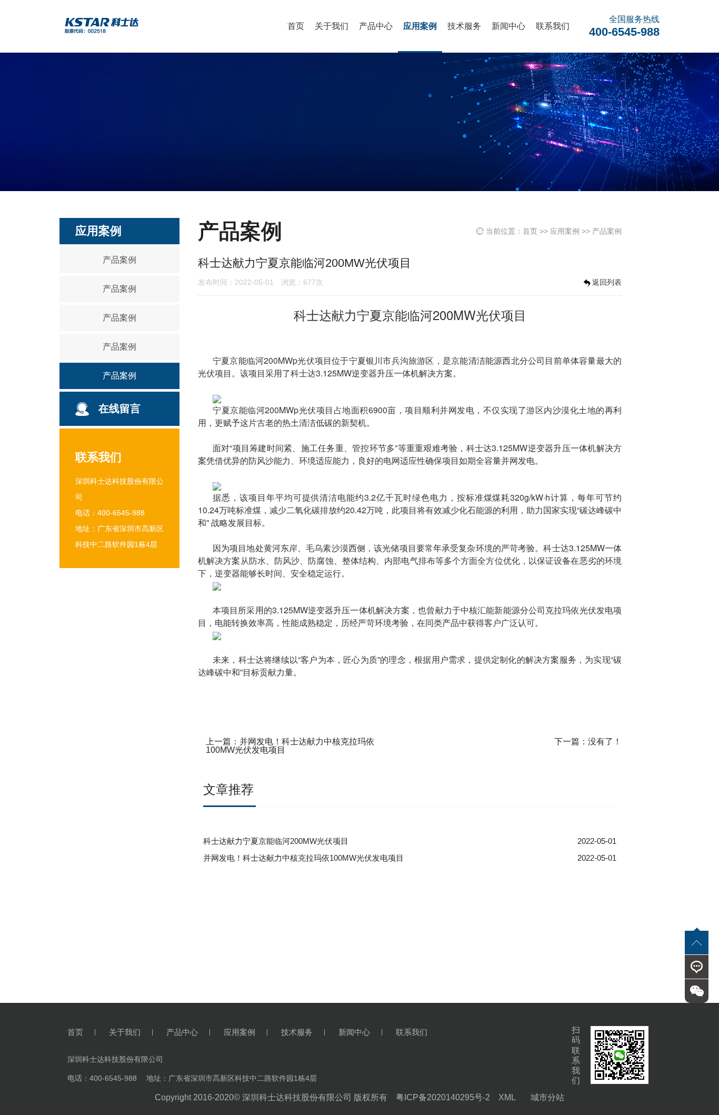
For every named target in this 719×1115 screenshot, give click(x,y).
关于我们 (331, 26)
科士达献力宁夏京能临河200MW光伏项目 (275, 841)
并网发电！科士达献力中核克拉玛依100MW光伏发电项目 (290, 745)
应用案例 (420, 26)
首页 (295, 26)
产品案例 (119, 259)
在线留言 (119, 408)
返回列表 (607, 282)
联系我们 (553, 26)
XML (507, 1097)
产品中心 (376, 26)
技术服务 (464, 26)
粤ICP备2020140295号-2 (443, 1097)
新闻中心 (508, 26)
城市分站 (547, 1097)
